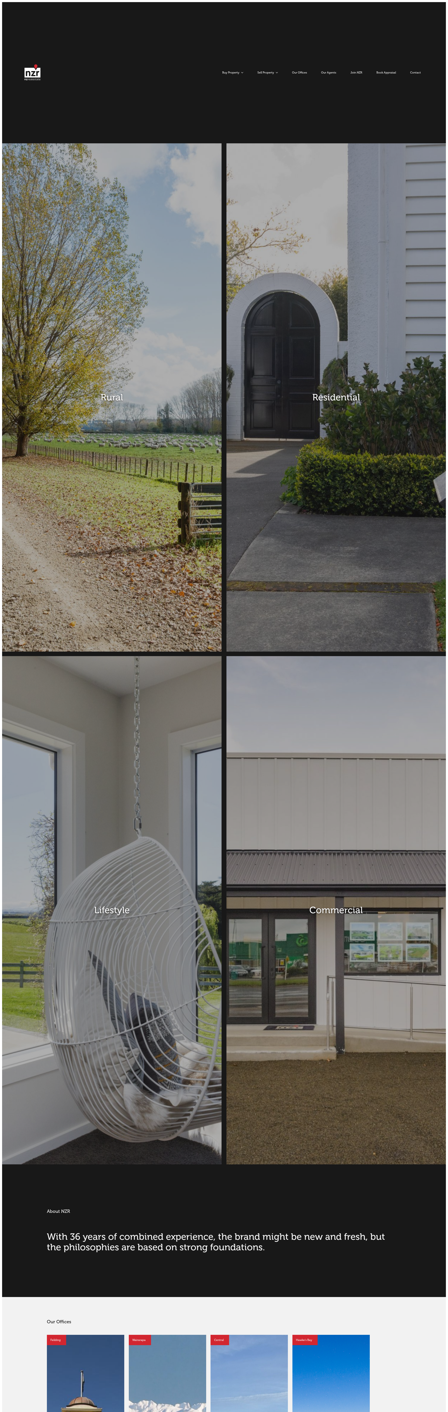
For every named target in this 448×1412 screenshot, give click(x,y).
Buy (276, 483)
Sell (172, 483)
